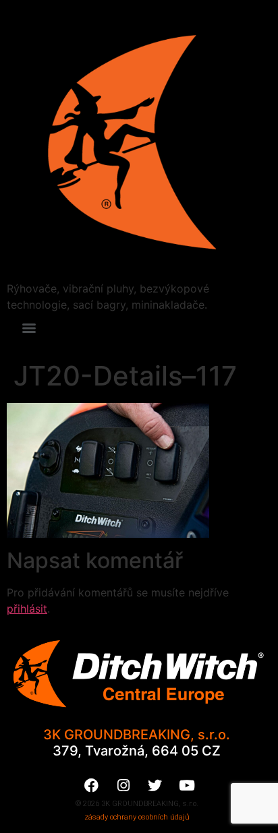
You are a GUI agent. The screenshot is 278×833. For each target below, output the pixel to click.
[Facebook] (92, 785)
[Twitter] (155, 785)
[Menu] (29, 328)
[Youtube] (187, 785)
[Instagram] (123, 785)
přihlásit (27, 608)
